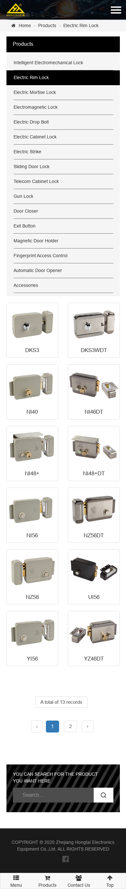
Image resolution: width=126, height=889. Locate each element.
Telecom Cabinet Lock (36, 181)
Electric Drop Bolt (31, 122)
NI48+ (32, 473)
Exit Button (25, 225)
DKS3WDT (94, 350)
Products (47, 25)
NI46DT (94, 412)
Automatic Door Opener (38, 270)
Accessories (26, 285)
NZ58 (32, 597)
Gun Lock (23, 196)
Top (110, 885)
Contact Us (79, 885)
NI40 (32, 412)
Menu (16, 883)
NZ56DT (94, 535)
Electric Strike (27, 151)
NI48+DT (94, 473)
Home (25, 25)
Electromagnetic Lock (36, 107)
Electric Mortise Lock (35, 92)
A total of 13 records (61, 702)
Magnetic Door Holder (36, 240)
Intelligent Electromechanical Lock (48, 62)
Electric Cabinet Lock (35, 136)
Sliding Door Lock (31, 166)
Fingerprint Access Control (41, 255)
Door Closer (26, 211)
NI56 (32, 535)
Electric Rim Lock (81, 25)
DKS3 (32, 350)
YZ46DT (94, 659)
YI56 (32, 659)
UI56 (94, 597)
